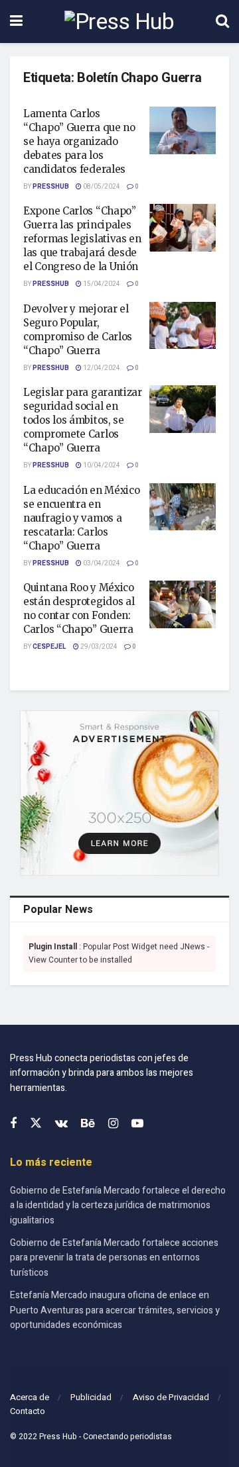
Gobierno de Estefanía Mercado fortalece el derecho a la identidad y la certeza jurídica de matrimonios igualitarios (118, 1205)
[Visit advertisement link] (119, 793)
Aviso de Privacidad (171, 1397)
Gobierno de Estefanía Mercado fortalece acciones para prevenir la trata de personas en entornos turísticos (114, 1258)
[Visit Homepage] (119, 22)
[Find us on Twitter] (36, 1123)
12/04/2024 (101, 368)
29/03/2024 (98, 646)
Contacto (27, 1411)
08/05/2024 (101, 186)
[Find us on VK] (61, 1124)
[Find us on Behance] (88, 1124)
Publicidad (91, 1397)
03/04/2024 (101, 563)
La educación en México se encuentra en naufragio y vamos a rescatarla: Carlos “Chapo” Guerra (81, 518)
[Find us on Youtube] (137, 1124)
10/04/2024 (101, 465)
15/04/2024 (101, 284)
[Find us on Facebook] (13, 1124)
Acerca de (29, 1397)
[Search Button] (222, 21)
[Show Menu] (16, 21)
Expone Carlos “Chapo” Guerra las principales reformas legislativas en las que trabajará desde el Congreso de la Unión (82, 239)
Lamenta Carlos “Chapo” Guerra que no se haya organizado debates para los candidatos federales (79, 141)
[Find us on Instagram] (113, 1124)
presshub (51, 186)
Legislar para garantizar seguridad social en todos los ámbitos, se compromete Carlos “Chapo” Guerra (82, 420)
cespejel (49, 646)
